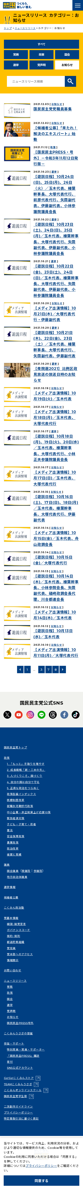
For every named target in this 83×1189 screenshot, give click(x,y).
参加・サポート (14, 1043)
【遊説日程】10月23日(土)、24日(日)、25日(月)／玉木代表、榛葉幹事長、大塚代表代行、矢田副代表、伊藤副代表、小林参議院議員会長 (56, 239)
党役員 (11, 948)
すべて (41, 44)
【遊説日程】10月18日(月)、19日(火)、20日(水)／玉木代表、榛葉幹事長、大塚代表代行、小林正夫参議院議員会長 (56, 448)
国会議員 (12, 871)
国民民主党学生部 (19, 1096)
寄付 (10, 1061)
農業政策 (12, 842)
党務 (15, 54)
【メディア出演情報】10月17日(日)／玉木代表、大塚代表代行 (54, 478)
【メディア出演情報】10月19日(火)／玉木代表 (54, 396)
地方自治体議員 (17, 877)
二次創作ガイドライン (18, 1106)
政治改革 (12, 848)
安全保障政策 (15, 836)
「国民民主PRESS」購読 (23, 1055)
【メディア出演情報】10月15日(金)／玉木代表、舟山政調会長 (56, 539)
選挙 (15, 65)
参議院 (38, 871)
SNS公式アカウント (20, 1067)
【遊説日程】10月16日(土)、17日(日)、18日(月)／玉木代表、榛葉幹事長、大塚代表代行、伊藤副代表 (55, 508)
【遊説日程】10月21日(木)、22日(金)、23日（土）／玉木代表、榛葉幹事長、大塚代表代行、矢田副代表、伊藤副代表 (54, 344)
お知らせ (56, 104)
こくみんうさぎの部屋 (18, 1033)
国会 (67, 54)
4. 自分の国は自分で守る (23, 782)
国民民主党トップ (15, 747)
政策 (41, 54)
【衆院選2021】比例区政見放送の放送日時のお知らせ (55, 374)
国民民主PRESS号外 (20, 1023)
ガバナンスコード (18, 930)
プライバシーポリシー (18, 1112)
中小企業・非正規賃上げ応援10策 (29, 812)
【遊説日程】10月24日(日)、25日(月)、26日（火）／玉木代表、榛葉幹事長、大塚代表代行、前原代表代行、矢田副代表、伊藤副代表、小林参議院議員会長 (54, 194)
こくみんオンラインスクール (26, 1090)
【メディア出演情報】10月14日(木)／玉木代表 (54, 615)
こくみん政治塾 (14, 907)
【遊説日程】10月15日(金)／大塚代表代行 (52, 560)
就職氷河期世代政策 (20, 806)
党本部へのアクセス (20, 954)
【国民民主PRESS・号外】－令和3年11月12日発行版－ (55, 158)
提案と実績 (14, 854)
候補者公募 (11, 897)
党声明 (41, 65)
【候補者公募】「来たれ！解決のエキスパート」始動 (55, 134)
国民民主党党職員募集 (52, 109)
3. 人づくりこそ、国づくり (24, 776)
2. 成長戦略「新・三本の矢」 (26, 770)
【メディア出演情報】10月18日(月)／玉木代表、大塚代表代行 (54, 418)
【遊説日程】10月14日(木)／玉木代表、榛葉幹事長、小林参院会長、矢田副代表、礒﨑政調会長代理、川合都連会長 (56, 588)
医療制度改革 (15, 800)
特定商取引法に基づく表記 (21, 1118)
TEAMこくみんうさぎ (21, 1084)
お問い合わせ (12, 970)
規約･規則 (13, 936)
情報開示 (12, 960)
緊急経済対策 (15, 818)
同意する (41, 1181)
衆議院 (26, 871)
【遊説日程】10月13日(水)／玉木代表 (53, 634)
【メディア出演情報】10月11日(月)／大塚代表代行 (55, 653)
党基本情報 (11, 918)
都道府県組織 (15, 942)
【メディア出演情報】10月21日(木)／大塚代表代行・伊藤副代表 (54, 314)
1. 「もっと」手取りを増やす (25, 764)
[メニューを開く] (77, 5)
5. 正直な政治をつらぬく (23, 788)
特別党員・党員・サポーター (26, 1049)
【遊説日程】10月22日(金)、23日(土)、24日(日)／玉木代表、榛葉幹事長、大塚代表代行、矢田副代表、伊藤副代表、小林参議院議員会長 (56, 280)
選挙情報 (9, 887)
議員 (7, 864)
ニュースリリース (15, 980)
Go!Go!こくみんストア (22, 1078)
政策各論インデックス (21, 794)
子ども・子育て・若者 (21, 824)
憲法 (10, 830)
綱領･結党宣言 (16, 924)
